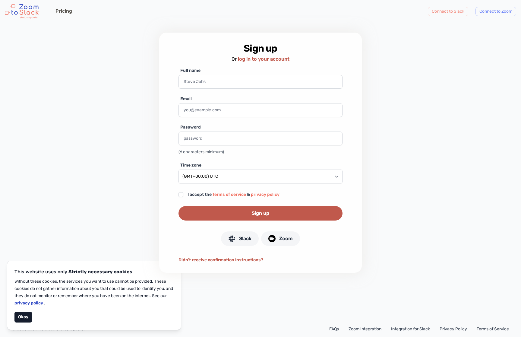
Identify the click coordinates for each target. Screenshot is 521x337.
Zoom (286, 238)
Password (190, 127)
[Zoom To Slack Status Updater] (22, 11)
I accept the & (233, 194)
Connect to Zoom (495, 11)
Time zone (190, 165)
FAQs (334, 329)
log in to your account (263, 59)
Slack (245, 238)
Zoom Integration (365, 329)
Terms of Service (493, 329)
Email (186, 98)
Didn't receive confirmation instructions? (220, 259)
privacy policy (29, 303)
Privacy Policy (453, 329)
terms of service (229, 194)
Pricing (63, 11)
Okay (23, 317)
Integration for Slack (410, 329)
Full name (190, 70)
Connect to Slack (448, 11)
